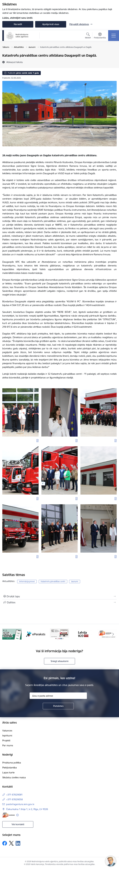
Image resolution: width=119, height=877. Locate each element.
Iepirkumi (7, 735)
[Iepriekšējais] (6, 634)
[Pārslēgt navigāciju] (113, 35)
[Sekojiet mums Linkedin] (18, 843)
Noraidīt (18, 24)
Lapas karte (8, 772)
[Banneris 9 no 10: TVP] (35, 633)
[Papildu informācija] (17, 815)
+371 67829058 (14, 799)
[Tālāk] (113, 634)
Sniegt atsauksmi (59, 661)
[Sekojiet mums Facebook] (4, 843)
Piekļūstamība (9, 767)
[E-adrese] (8, 815)
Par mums (7, 745)
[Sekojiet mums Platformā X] (11, 843)
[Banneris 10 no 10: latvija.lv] (59, 633)
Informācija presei (27, 581)
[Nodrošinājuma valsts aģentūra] (17, 35)
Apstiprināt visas (50, 24)
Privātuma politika (11, 762)
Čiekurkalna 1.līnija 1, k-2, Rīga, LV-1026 (27, 809)
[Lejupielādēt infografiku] (37, 440)
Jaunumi (74, 581)
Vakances (7, 730)
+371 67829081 (14, 794)
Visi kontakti (18, 824)
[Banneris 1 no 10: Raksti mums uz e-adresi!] (83, 633)
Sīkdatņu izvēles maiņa (14, 777)
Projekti (6, 740)
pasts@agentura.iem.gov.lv (20, 804)
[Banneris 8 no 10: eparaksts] (12, 633)
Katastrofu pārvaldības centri (53, 581)
